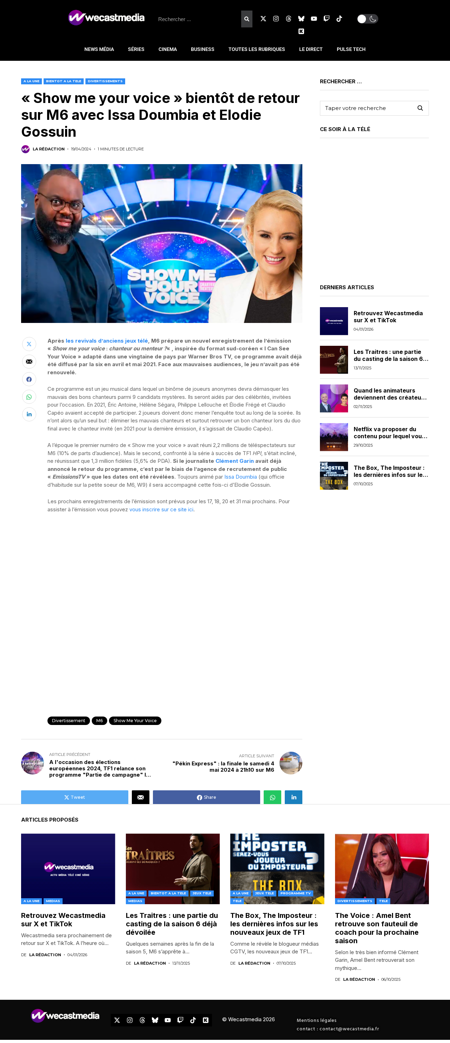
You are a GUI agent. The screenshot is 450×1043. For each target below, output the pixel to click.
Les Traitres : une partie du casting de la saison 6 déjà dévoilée (388, 359)
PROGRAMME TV (296, 893)
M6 (99, 720)
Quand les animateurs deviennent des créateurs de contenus (390, 397)
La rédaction (49, 149)
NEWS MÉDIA (99, 49)
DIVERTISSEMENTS (105, 81)
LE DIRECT (311, 49)
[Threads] (288, 18)
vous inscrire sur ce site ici (161, 509)
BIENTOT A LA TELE (63, 81)
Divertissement (68, 720)
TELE (237, 901)
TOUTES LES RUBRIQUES (257, 49)
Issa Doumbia (240, 476)
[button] (367, 19)
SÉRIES (136, 49)
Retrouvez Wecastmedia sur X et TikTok (388, 317)
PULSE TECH (351, 49)
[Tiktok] (339, 18)
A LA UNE (31, 81)
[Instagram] (276, 18)
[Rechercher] (246, 19)
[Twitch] (326, 18)
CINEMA (168, 49)
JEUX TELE (202, 893)
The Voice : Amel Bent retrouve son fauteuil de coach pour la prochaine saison (377, 928)
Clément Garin (235, 461)
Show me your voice (135, 720)
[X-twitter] (263, 18)
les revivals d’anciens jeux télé (107, 340)
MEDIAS (53, 901)
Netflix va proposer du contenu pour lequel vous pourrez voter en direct (389, 436)
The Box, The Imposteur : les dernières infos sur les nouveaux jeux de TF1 (390, 475)
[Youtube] (314, 18)
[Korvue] (301, 31)
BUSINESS (202, 49)
